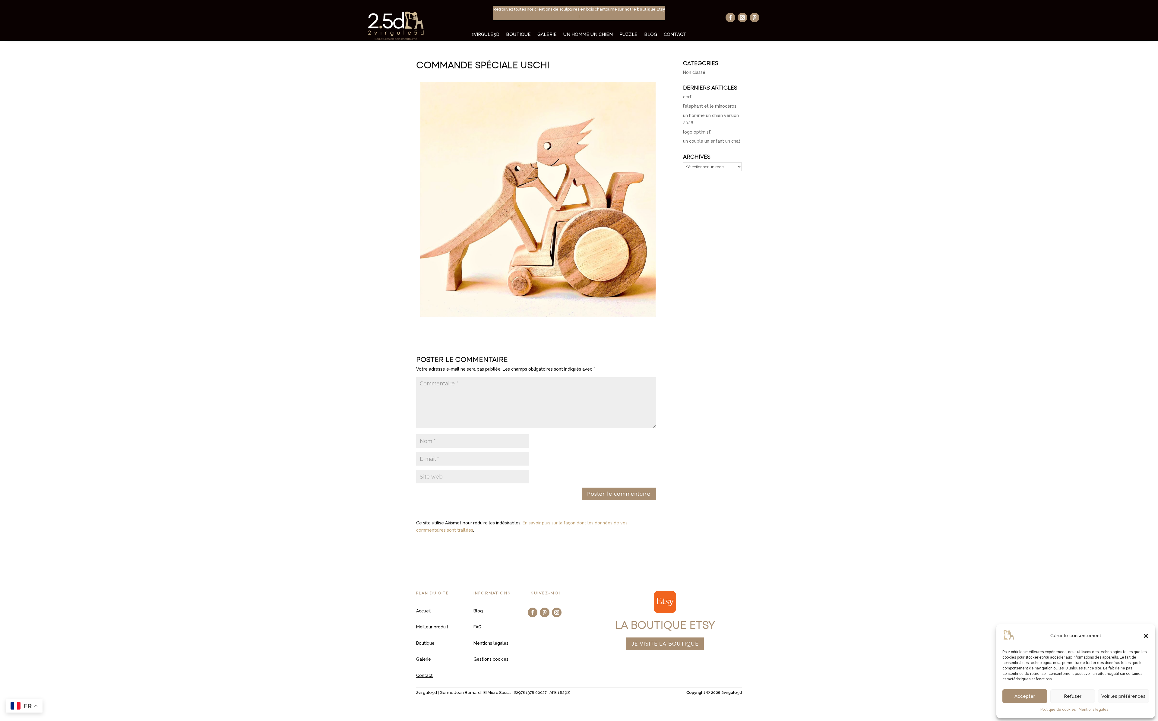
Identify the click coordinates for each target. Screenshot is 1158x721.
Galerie (547, 34)
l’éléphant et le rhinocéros (709, 106)
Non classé (694, 72)
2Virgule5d (485, 34)
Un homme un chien (588, 34)
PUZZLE (628, 34)
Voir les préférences (1123, 696)
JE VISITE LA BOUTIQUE (664, 643)
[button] (1146, 636)
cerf (687, 96)
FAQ (477, 627)
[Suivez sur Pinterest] (754, 17)
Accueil (423, 611)
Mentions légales (1093, 709)
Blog (650, 34)
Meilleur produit (432, 627)
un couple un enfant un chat (711, 141)
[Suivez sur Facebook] (730, 17)
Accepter (1024, 696)
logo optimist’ (697, 132)
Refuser (1072, 696)
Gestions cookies (490, 659)
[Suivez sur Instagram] (742, 17)
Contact (675, 34)
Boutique (518, 34)
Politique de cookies (1058, 709)
